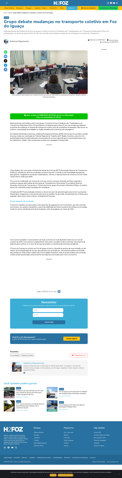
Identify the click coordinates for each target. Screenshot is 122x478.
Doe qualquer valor (100, 439)
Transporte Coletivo (27, 356)
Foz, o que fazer (69, 434)
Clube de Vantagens (100, 442)
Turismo (44, 8)
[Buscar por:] (7, 3)
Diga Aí (66, 436)
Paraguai (28, 8)
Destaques (19, 8)
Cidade (10, 13)
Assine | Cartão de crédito (102, 436)
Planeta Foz (53, 8)
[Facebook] (24, 374)
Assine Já (71, 8)
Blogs (62, 8)
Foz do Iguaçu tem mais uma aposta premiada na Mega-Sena (72, 407)
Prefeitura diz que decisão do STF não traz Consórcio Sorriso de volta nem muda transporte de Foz (29, 394)
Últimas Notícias (9, 8)
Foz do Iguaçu (15, 356)
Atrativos (96, 444)
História (66, 444)
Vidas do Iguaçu (69, 442)
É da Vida (67, 439)
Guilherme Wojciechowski (19, 41)
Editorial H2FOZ (38, 447)
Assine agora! (71, 340)
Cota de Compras (99, 447)
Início (5, 13)
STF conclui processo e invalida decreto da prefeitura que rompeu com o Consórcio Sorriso (30, 407)
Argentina (38, 8)
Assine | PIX (97, 434)
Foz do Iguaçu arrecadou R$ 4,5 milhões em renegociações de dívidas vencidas (73, 394)
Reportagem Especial (40, 444)
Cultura (66, 447)
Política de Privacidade (98, 463)
